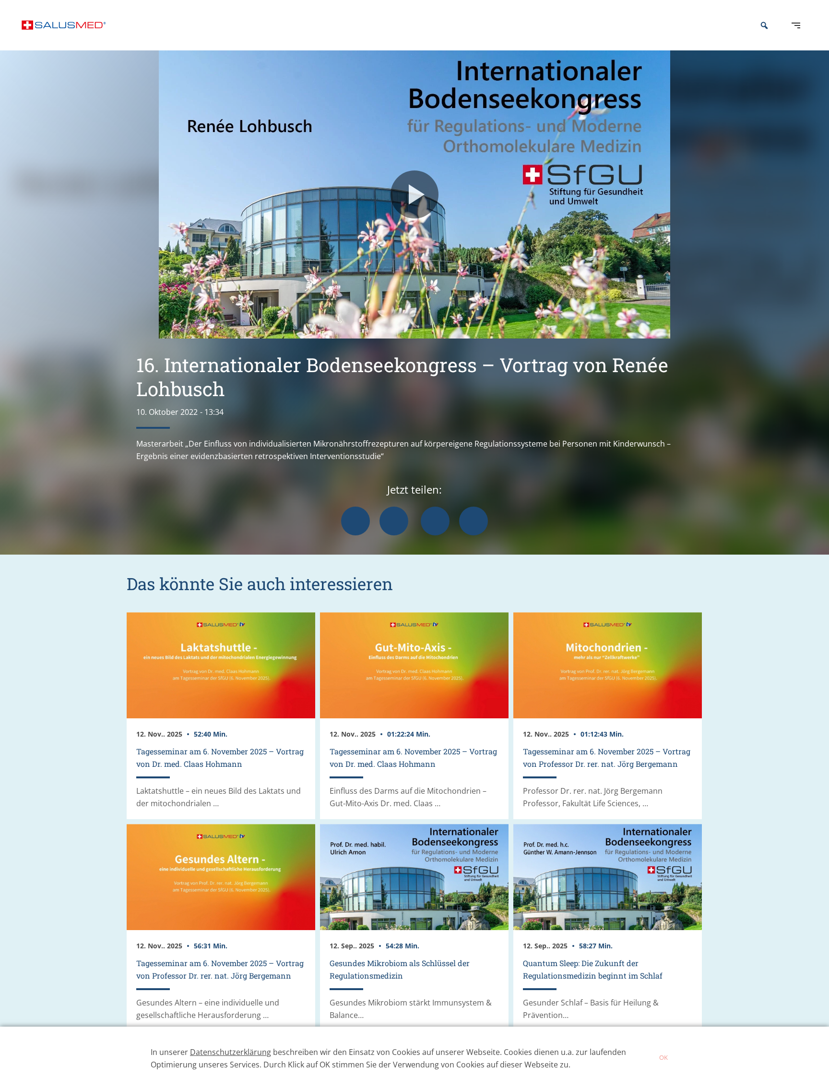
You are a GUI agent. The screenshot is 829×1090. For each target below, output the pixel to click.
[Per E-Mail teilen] (473, 521)
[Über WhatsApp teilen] (435, 521)
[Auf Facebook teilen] (355, 521)
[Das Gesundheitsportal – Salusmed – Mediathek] (63, 25)
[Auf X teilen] (393, 521)
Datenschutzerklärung (230, 1052)
